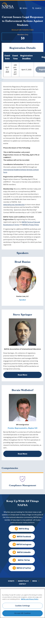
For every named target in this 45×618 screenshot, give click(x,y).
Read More (22, 375)
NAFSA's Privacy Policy (30, 225)
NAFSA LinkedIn (24, 552)
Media (34, 581)
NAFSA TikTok (24, 560)
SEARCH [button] (38, 8)
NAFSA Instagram (23, 544)
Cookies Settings (22, 605)
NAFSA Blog (24, 528)
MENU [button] (25, 8)
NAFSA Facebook (24, 536)
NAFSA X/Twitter (24, 568)
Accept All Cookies (22, 613)
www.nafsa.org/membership (14, 204)
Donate (11, 581)
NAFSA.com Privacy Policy (29, 599)
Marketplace (23, 581)
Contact (22, 584)
